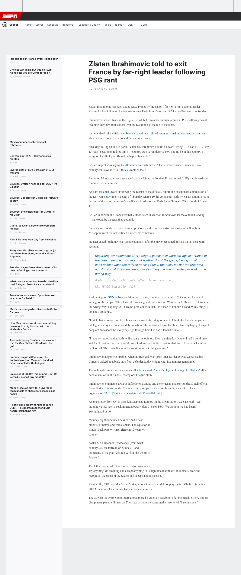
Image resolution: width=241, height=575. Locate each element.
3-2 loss (173, 111)
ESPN (10, 16)
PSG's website (115, 297)
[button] (228, 16)
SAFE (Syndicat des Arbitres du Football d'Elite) (133, 393)
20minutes (131, 165)
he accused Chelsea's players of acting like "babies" (169, 370)
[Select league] (11, 6)
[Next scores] (237, 6)
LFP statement (101, 192)
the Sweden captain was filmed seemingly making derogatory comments (164, 133)
